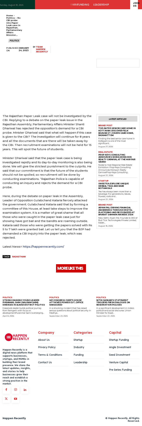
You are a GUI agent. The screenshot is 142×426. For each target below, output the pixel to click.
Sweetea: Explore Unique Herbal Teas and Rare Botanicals (113, 185)
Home (9, 15)
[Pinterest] (119, 63)
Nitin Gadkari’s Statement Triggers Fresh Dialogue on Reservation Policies (113, 302)
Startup (103, 181)
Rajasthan (19, 256)
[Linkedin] (24, 390)
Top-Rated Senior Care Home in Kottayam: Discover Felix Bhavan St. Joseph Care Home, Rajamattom (117, 132)
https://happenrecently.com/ (43, 246)
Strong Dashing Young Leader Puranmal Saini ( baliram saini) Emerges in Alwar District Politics (24, 302)
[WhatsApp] (127, 63)
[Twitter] (110, 63)
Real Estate (105, 152)
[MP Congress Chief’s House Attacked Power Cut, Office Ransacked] (70, 285)
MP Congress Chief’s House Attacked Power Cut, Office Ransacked (66, 302)
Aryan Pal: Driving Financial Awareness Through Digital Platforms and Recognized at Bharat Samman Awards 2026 (116, 211)
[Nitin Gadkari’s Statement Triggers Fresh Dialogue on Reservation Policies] (117, 285)
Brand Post (105, 126)
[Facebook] (102, 63)
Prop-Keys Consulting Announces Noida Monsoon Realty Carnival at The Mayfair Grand (116, 158)
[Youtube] (15, 399)
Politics (10, 18)
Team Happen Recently (42, 49)
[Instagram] (15, 390)
